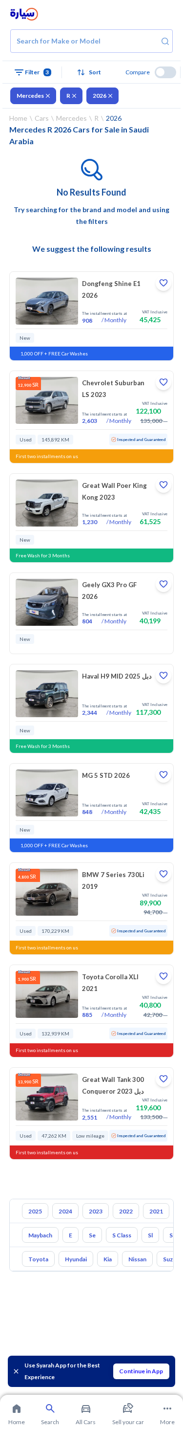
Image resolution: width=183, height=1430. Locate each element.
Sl (150, 1235)
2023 (95, 1211)
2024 (65, 1211)
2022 (126, 1211)
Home (18, 118)
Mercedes (30, 95)
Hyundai (76, 1259)
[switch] (165, 72)
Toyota (38, 1259)
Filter (37, 72)
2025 (35, 1211)
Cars (42, 118)
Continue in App (141, 1371)
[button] (92, 72)
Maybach (40, 1235)
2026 (99, 95)
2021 (156, 1211)
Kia (107, 1259)
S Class (121, 1235)
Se (92, 1235)
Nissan (137, 1259)
